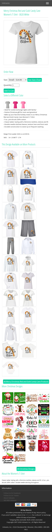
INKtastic (29, 515)
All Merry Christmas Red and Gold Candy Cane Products (26, 381)
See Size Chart (34, 79)
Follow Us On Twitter (11, 496)
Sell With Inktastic (10, 500)
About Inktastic (9, 498)
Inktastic (6, 3)
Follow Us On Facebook (12, 493)
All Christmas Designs (26, 469)
